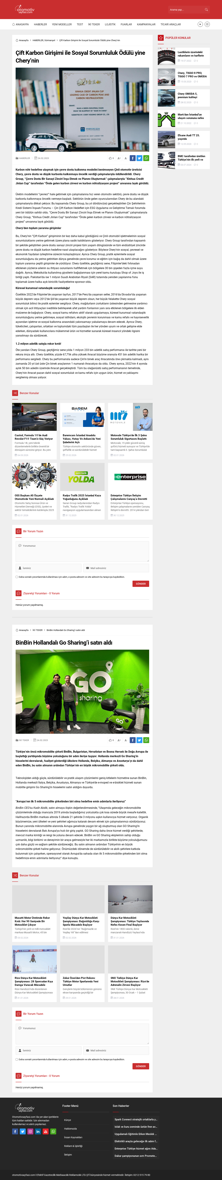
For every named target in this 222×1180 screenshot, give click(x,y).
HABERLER (38, 40)
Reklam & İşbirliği (73, 1146)
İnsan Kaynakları (73, 1137)
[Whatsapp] (53, 1131)
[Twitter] (23, 1131)
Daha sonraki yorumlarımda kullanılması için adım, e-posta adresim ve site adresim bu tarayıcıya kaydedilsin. (72, 577)
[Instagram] (30, 1131)
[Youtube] (46, 1131)
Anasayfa (23, 40)
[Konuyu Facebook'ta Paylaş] (133, 158)
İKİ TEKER (37, 630)
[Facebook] (15, 1131)
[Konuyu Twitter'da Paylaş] (139, 158)
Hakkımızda (70, 1128)
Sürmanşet (49, 40)
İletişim (68, 1154)
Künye (67, 1120)
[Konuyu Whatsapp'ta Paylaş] (146, 158)
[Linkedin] (38, 1131)
